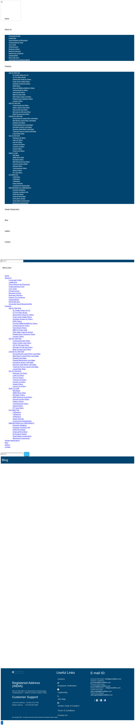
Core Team (13, 289)
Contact (7, 447)
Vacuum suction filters (21, 399)
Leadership (13, 282)
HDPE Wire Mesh (19, 430)
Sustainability (14, 300)
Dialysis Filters (18, 401)
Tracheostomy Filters (20, 404)
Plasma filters (18, 406)
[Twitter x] (97, 700)
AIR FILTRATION (15, 308)
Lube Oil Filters (18, 375)
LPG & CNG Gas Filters (21, 345)
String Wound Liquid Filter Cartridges (26, 354)
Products (8, 306)
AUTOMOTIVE (14, 410)
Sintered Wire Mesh (20, 432)
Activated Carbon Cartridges (23, 362)
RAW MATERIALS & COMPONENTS (21, 423)
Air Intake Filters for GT (21, 310)
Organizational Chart (16, 287)
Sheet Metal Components (22, 436)
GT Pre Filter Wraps (20, 313)
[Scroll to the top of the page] (2, 723)
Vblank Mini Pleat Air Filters (23, 315)
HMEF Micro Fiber (19, 393)
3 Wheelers (17, 414)
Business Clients (15, 293)
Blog (6, 443)
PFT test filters (18, 408)
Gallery (7, 445)
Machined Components (21, 438)
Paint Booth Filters (20, 328)
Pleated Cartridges (19, 358)
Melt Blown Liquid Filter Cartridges (26, 356)
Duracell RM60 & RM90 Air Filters (25, 323)
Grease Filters (18, 384)
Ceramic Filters (18, 336)
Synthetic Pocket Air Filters (23, 319)
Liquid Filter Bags (19, 369)
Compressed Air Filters (21, 326)
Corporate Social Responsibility (20, 304)
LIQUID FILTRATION (16, 352)
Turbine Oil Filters (19, 380)
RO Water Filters (19, 395)
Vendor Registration (12, 440)
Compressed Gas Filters (21, 341)
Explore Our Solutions (17, 297)
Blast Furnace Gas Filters (22, 349)
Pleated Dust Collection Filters (24, 334)
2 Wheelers (17, 412)
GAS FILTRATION (15, 339)
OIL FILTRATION (15, 371)
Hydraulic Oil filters (20, 373)
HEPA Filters (17, 321)
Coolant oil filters (19, 382)
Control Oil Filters (19, 386)
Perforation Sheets (20, 434)
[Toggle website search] (5, 253)
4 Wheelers (17, 417)
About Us (8, 278)
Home (7, 276)
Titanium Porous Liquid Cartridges (25, 367)
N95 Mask (16, 391)
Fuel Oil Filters (18, 378)
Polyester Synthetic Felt (21, 427)
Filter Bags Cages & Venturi (23, 332)
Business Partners (15, 295)
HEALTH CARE (14, 388)
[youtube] (101, 700)
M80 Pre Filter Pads (20, 330)
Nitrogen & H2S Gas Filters (23, 347)
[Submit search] (26, 454)
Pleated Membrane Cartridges (24, 360)
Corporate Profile (15, 280)
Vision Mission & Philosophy (19, 284)
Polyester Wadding (20, 425)
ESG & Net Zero (14, 302)
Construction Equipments (22, 421)
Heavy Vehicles (18, 419)
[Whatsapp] (105, 700)
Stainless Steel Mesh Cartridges (24, 365)
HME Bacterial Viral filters (22, 397)
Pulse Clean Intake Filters (22, 317)
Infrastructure (14, 291)
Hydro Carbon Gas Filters (22, 343)
